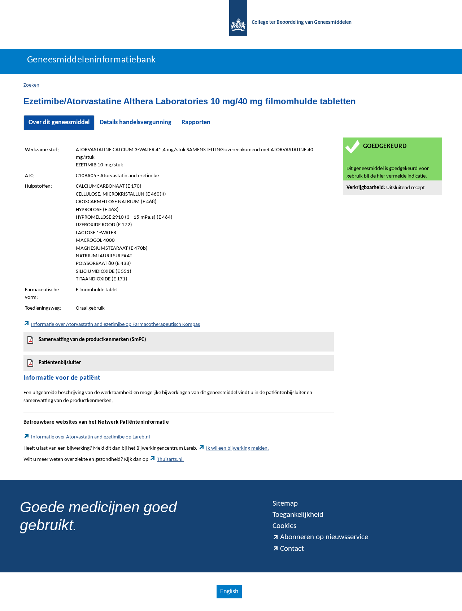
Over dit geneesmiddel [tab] (59, 122)
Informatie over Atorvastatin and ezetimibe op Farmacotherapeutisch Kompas (115, 324)
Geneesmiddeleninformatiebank (91, 60)
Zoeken (31, 85)
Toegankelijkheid (298, 515)
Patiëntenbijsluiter (60, 363)
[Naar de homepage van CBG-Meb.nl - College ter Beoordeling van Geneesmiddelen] (234, 22)
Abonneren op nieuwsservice (324, 537)
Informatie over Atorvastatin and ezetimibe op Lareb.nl (90, 437)
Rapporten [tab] (196, 122)
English (229, 591)
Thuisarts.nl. (170, 459)
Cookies (284, 526)
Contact (292, 549)
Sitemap (285, 503)
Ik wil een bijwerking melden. (237, 448)
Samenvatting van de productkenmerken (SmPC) (92, 339)
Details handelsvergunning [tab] (135, 122)
